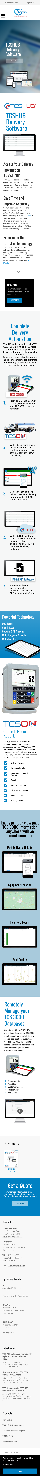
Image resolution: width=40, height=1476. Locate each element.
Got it (20, 1471)
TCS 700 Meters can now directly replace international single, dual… (17, 1356)
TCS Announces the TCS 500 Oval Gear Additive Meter (15, 1389)
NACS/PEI (6, 1305)
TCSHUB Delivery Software (12, 1425)
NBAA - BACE (7, 1322)
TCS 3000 (27, 216)
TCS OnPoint (7, 1436)
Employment (19, 1453)
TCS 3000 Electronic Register (13, 1431)
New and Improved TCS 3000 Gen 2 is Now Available (15, 1373)
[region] (20, 56)
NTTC (4, 1285)
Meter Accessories (9, 1441)
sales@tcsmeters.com (16, 1266)
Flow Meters (7, 1420)
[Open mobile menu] (3, 15)
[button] (20, 762)
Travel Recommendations (12, 1237)
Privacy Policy (8, 1465)
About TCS (8, 1453)
